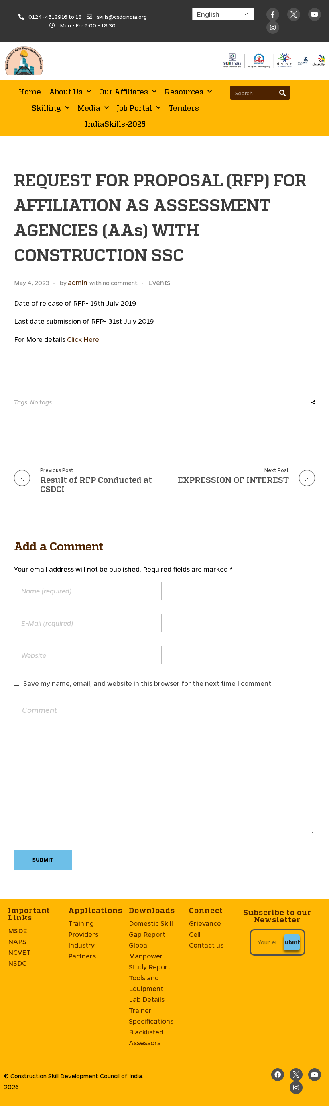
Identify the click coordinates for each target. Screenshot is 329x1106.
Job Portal (134, 107)
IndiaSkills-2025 (115, 123)
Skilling (46, 107)
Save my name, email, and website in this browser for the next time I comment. (148, 683)
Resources (183, 91)
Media (88, 107)
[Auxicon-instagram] (272, 27)
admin (77, 282)
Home (29, 91)
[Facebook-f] (272, 14)
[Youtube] (314, 14)
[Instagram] (296, 1087)
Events (159, 282)
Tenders (184, 107)
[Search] (283, 93)
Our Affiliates (123, 91)
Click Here (83, 339)
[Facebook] (277, 1074)
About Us (66, 91)
